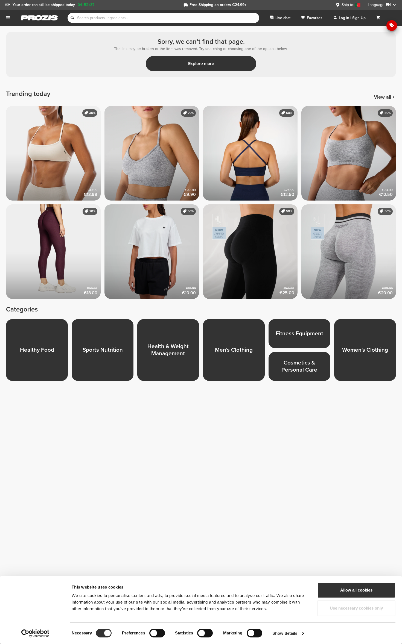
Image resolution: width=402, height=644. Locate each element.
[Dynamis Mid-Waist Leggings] (350, 253)
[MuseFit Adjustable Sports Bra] (252, 155)
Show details (284, 633)
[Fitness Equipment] (301, 335)
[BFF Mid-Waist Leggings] (252, 253)
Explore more (201, 63)
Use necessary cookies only (356, 608)
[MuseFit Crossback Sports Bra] (55, 155)
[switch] (157, 633)
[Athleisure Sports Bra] (350, 155)
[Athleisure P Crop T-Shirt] (153, 253)
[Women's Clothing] (367, 352)
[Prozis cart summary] (378, 18)
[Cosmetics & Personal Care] (301, 368)
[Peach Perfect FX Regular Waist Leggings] (55, 253)
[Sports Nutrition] (104, 352)
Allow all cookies (356, 590)
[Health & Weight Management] (170, 352)
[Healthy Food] (39, 352)
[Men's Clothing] (236, 352)
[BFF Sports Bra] (153, 155)
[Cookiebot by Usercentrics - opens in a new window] (35, 633)
